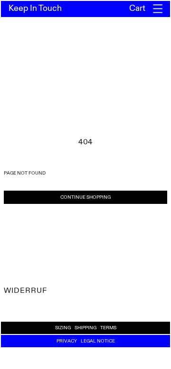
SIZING (63, 327)
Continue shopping (85, 197)
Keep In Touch (35, 8)
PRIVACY (67, 341)
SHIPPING (85, 327)
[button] (157, 8)
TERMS (108, 327)
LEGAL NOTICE (98, 341)
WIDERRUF (25, 291)
